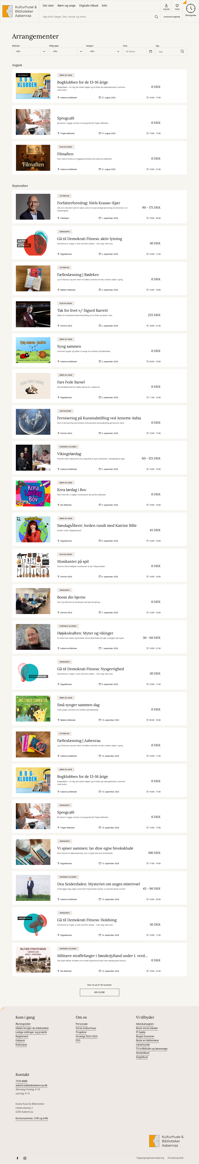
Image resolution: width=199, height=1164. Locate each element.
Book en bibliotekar (147, 1040)
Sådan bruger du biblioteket (32, 1028)
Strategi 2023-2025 (87, 1036)
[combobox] (100, 16)
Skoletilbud (142, 1053)
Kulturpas (21, 1045)
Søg (157, 45)
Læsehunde (143, 1045)
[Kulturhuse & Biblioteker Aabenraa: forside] (19, 11)
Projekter (81, 1032)
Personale (82, 1024)
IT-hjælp (140, 1032)
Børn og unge (67, 6)
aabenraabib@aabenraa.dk (31, 1085)
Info (104, 6)
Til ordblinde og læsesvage (151, 1049)
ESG (78, 1040)
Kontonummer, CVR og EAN (32, 1118)
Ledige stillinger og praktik (31, 1032)
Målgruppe (54, 45)
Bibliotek (16, 45)
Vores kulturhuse (86, 1028)
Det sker (48, 6)
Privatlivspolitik (175, 1158)
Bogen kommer (145, 1036)
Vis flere (99, 992)
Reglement (22, 1036)
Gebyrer (20, 1040)
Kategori (89, 45)
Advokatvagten (145, 1024)
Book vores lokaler (147, 1028)
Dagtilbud (142, 1057)
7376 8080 (21, 1081)
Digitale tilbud (88, 6)
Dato (125, 45)
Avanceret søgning (172, 16)
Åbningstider (23, 1024)
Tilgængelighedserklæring (150, 1158)
